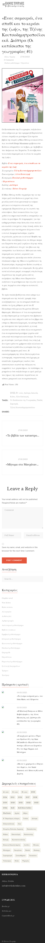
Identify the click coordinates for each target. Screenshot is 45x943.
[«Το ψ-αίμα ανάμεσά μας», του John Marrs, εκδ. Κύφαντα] (8, 692)
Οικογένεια (18, 850)
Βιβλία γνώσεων (9, 629)
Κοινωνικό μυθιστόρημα (12, 643)
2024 (5, 808)
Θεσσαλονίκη (31, 829)
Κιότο (12, 396)
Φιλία (17, 861)
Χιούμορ (5, 675)
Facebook (29, 3)
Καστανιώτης (28, 834)
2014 (5, 797)
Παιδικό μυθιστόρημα (12, 63)
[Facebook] (12, 412)
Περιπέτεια (25, 63)
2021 (21, 803)
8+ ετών (19, 393)
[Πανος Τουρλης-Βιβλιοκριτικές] (14, 4)
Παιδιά (39, 400)
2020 (13, 803)
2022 (12, 393)
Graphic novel (7, 598)
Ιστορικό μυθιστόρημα (11, 639)
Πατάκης (37, 850)
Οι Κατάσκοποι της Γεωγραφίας (23, 400)
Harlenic (7, 813)
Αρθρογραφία (8, 620)
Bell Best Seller (25, 808)
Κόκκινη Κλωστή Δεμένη (11, 845)
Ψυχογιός (25, 861)
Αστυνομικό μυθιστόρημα (13, 625)
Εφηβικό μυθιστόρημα (11, 634)
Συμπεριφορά (7, 855)
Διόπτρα (27, 393)
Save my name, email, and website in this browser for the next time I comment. (20, 549)
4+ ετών (6, 792)
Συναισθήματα (20, 855)
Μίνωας (36, 845)
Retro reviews (7, 607)
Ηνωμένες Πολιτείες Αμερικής (13, 829)
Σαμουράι (14, 403)
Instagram (35, 3)
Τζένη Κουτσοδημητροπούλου (22, 407)
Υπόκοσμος (7, 861)
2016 (20, 797)
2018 (35, 797)
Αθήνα (25, 813)
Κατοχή (5, 840)
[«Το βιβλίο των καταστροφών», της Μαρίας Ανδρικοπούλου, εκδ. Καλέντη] (22, 433)
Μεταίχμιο (6, 850)
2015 (12, 797)
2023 (36, 803)
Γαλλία (25, 818)
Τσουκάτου (32, 855)
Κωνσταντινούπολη (18, 840)
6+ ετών (15, 792)
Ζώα (19, 824)
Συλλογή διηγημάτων (11, 666)
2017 (28, 797)
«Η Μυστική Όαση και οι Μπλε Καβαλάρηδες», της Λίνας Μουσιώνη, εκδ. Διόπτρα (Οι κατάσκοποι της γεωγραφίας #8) (30, 717)
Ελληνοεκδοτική (8, 824)
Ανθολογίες (7, 616)
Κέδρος (5, 834)
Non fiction (6, 602)
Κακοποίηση (16, 834)
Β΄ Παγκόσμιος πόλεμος (11, 818)
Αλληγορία (6, 611)
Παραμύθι (6, 652)
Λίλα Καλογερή (22, 396)
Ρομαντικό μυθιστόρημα (12, 661)
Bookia (29, 5)
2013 (33, 792)
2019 (5, 803)
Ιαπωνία (34, 393)
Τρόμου (5, 670)
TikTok (35, 5)
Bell (12, 808)
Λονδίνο (27, 845)
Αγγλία (17, 813)
